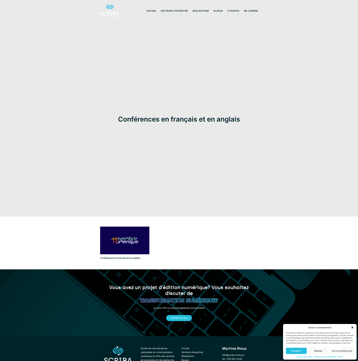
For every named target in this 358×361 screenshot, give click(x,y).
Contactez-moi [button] (179, 318)
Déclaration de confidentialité (325, 356)
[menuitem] (152, 11)
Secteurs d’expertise (174, 11)
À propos (233, 11)
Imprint (340, 356)
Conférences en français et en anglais (120, 258)
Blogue (218, 11)
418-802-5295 (234, 359)
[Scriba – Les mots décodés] (110, 11)
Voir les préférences (342, 351)
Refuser (318, 351)
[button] (352, 327)
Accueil (151, 11)
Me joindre (251, 11)
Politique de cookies (304, 356)
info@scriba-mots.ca (233, 355)
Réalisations (201, 11)
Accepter (296, 351)
